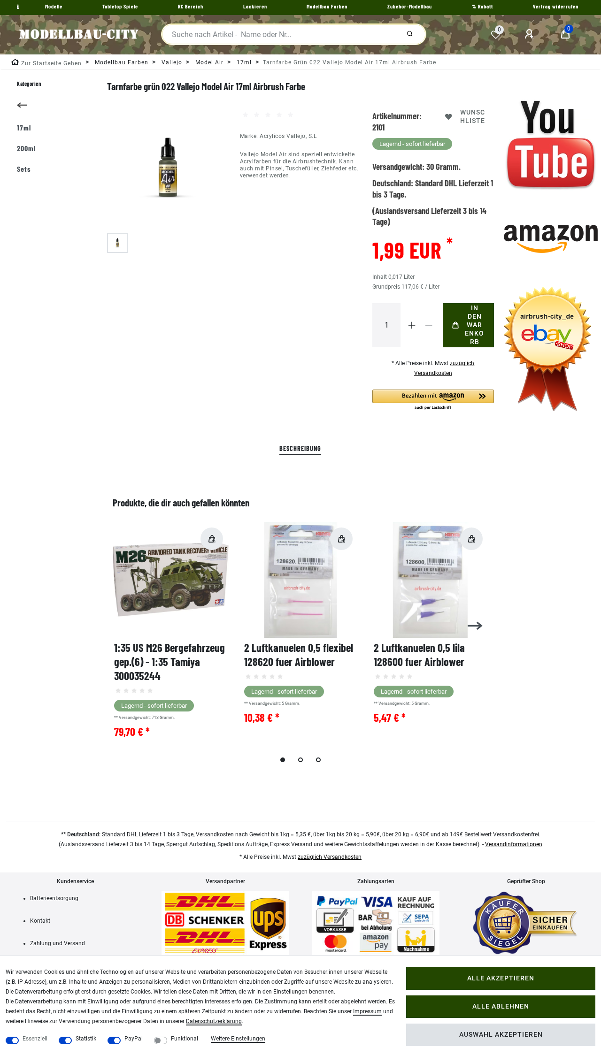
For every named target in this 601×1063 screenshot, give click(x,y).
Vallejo (171, 62)
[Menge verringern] (428, 325)
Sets (24, 168)
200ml (26, 148)
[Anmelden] (530, 34)
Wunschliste (472, 116)
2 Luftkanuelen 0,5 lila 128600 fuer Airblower (419, 654)
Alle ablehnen (500, 1006)
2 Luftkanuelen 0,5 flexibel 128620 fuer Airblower (298, 654)
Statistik (86, 1038)
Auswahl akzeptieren (501, 1035)
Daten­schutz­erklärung (214, 1021)
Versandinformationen (513, 844)
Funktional (184, 1038)
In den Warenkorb (474, 325)
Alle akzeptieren (500, 978)
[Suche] (409, 34)
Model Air (208, 62)
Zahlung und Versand (57, 943)
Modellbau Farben (120, 62)
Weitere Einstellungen (238, 1038)
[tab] (300, 448)
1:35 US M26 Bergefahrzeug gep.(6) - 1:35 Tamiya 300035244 (169, 661)
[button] (432, 400)
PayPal (133, 1038)
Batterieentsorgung (54, 898)
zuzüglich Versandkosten (330, 857)
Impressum (367, 1011)
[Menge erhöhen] (411, 325)
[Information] (17, 7)
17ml (243, 62)
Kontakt (40, 921)
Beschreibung (300, 448)
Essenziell (35, 1038)
